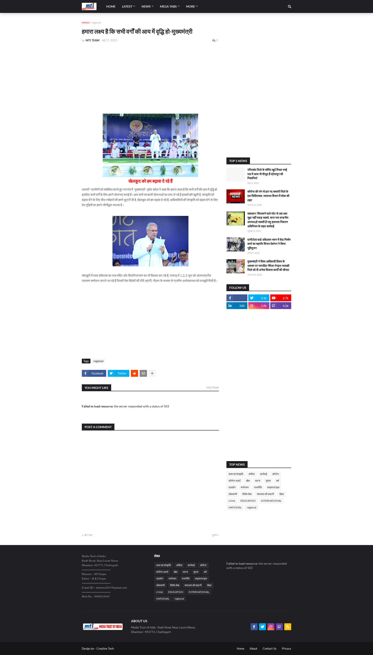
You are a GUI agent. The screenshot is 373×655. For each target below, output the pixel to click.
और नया (88, 535)
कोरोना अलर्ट (235, 480)
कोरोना (275, 474)
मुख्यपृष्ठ (85, 22)
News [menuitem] (146, 6)
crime (232, 500)
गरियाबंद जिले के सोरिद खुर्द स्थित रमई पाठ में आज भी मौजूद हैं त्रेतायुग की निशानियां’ (267, 174)
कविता (252, 474)
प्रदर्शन (232, 487)
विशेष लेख (246, 494)
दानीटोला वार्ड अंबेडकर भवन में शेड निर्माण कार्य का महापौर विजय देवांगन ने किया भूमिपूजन (269, 244)
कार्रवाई (263, 474)
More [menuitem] (190, 6)
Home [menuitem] (110, 6)
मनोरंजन (245, 487)
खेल (248, 480)
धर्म (277, 480)
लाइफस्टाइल (273, 487)
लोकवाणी (233, 494)
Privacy (286, 648)
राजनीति (258, 487)
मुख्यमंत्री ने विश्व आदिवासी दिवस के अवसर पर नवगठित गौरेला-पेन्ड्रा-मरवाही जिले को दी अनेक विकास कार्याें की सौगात (268, 265)
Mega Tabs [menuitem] (168, 6)
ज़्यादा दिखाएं (212, 387)
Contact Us (270, 648)
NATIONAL (235, 507)
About (253, 648)
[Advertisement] (150, 78)
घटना (257, 480)
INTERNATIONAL (271, 500)
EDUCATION (248, 500)
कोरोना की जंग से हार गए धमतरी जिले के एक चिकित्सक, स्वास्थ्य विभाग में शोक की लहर (268, 196)
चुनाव (268, 480)
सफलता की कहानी (265, 494)
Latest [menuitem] (127, 6)
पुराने (214, 535)
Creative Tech (105, 648)
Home (240, 648)
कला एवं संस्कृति (236, 474)
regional (96, 22)
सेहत (281, 494)
